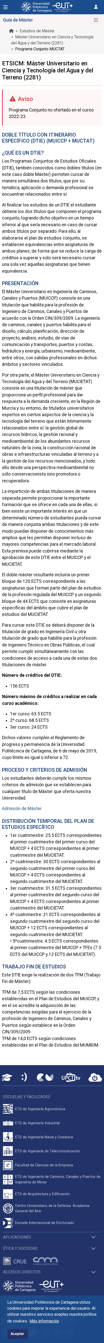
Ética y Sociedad (20, 1248)
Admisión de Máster (22, 808)
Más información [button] (44, 1321)
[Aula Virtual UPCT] (7, 1077)
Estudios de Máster (37, 31)
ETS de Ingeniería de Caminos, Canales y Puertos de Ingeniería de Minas (57, 1179)
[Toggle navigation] (5, 7)
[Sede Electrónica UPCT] (24, 1077)
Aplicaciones (17, 1237)
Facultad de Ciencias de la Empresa (44, 1165)
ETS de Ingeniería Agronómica (40, 1109)
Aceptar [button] (17, 1334)
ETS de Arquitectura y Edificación (42, 1194)
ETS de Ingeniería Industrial (37, 1123)
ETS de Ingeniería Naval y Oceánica (44, 1137)
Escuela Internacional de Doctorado (44, 1223)
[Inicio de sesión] (96, 7)
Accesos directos (22, 1272)
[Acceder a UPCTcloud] (95, 1077)
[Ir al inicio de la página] (11, 31)
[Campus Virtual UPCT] (45, 1077)
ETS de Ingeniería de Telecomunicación (47, 1151)
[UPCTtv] (71, 1077)
